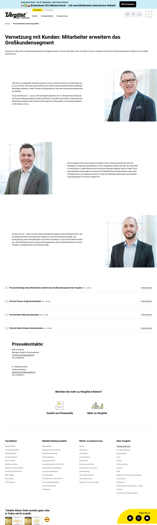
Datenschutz (121, 479)
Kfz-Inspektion (84, 457)
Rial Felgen (9, 479)
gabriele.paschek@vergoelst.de (24, 372)
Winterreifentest (48, 457)
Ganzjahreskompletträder (51, 468)
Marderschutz (84, 471)
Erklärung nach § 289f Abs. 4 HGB (129, 486)
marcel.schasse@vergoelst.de (23, 355)
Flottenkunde (48, 10)
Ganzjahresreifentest (50, 471)
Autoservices (62, 16)
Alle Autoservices (85, 479)
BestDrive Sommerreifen (14, 468)
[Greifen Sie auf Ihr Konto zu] (139, 14)
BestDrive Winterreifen (13, 471)
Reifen (35, 16)
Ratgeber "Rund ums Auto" (89, 482)
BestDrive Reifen (11, 464)
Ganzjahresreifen (48, 461)
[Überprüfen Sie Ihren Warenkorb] (127, 14)
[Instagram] (139, 518)
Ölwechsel (83, 450)
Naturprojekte (122, 453)
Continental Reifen (12, 450)
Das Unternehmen (123, 450)
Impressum (121, 482)
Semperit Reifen (11, 457)
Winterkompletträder (50, 453)
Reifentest (46, 489)
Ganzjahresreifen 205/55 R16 (53, 464)
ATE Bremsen (10, 482)
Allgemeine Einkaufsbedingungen (129, 475)
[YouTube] (147, 518)
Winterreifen (46, 446)
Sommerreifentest (49, 486)
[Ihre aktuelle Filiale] (133, 14)
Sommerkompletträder (50, 482)
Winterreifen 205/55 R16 (51, 450)
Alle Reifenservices (86, 475)
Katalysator (83, 461)
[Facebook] (130, 518)
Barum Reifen (10, 461)
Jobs (118, 457)
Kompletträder (47, 16)
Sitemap (120, 489)
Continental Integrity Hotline (127, 493)
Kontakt (119, 468)
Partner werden (122, 464)
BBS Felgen (9, 475)
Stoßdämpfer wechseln (88, 468)
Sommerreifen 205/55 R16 (52, 479)
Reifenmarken (10, 446)
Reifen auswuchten (86, 464)
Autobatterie (84, 453)
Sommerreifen (47, 475)
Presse (119, 461)
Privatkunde (37, 10)
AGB (118, 471)
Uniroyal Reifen (11, 453)
